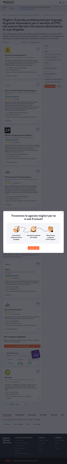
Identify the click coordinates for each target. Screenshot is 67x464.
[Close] (62, 213)
